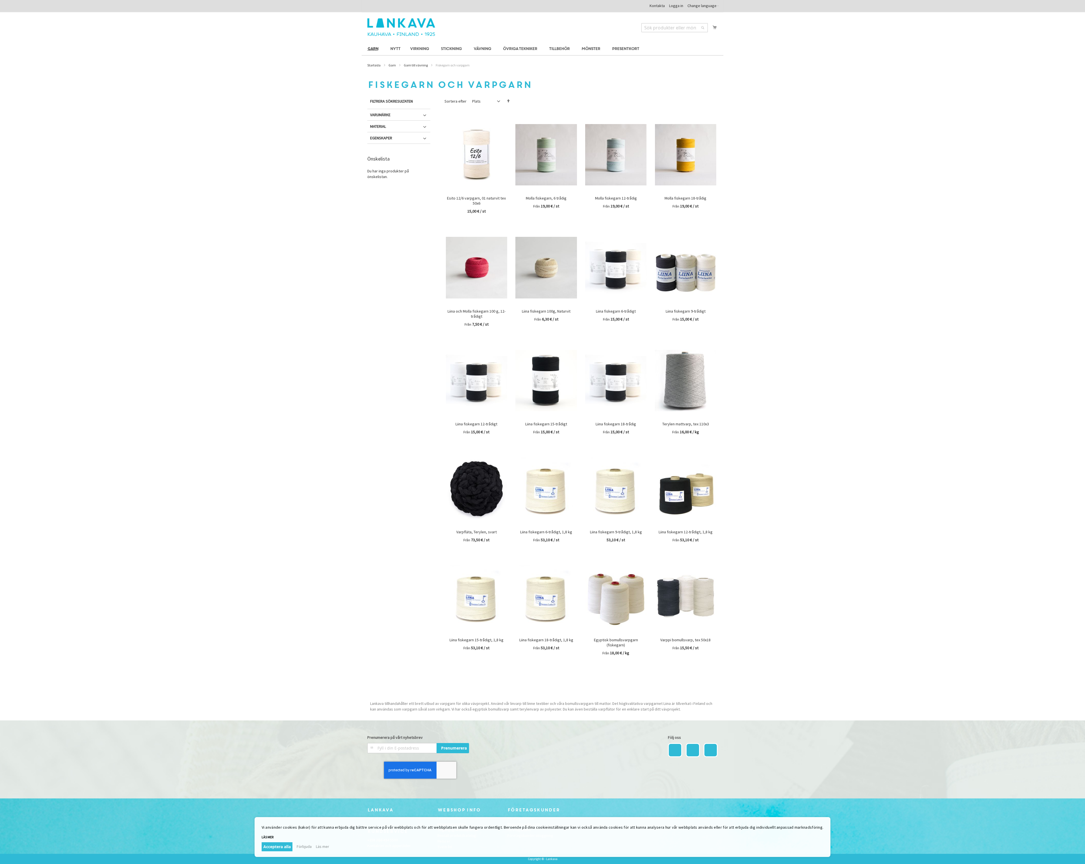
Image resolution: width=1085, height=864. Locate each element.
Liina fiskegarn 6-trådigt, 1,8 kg (546, 531)
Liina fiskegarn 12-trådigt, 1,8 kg (686, 531)
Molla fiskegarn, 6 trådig (546, 198)
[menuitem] (374, 49)
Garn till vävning (416, 65)
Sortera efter (455, 101)
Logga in (676, 5)
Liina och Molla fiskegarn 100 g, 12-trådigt (476, 314)
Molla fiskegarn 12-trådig (616, 198)
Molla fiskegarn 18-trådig (685, 198)
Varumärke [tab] (380, 114)
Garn (392, 65)
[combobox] (674, 27)
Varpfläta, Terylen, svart (476, 531)
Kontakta (657, 5)
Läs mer (322, 846)
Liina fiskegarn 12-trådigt (476, 423)
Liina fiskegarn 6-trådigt (616, 311)
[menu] (542, 49)
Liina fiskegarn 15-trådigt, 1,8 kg (477, 639)
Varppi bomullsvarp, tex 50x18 (685, 639)
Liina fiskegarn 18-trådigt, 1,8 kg (546, 639)
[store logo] (401, 27)
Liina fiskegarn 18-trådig (616, 423)
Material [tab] (378, 126)
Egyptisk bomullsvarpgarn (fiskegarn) (616, 642)
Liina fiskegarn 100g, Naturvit (546, 311)
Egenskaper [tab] (381, 137)
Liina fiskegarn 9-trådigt (686, 311)
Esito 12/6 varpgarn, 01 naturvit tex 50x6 (476, 201)
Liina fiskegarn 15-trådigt (546, 423)
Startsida (374, 65)
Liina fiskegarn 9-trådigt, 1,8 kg (616, 531)
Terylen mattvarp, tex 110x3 (685, 423)
